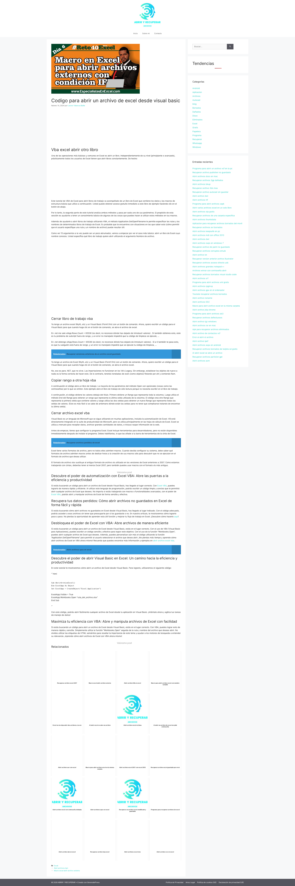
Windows (196, 147)
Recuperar (197, 139)
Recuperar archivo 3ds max (205, 188)
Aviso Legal (190, 882)
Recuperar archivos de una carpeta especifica (213, 215)
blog (194, 104)
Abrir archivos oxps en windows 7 (208, 243)
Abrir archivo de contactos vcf (206, 333)
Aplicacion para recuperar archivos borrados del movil (217, 223)
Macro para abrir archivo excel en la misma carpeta (216, 306)
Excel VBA (162, 485)
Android (196, 88)
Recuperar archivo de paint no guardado (211, 247)
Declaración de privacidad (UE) (231, 882)
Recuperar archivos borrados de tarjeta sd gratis (214, 349)
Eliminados (197, 120)
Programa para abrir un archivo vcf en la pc (212, 168)
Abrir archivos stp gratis (203, 212)
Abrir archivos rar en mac (204, 325)
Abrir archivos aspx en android (206, 345)
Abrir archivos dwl (200, 239)
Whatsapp (197, 143)
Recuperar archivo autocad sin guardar (210, 192)
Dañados (196, 112)
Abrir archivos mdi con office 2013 (208, 235)
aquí (176, 516)
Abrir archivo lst (199, 255)
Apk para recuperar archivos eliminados (210, 329)
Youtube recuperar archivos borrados (209, 294)
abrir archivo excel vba (163, 540)
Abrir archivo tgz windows (204, 321)
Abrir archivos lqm (61, 868)
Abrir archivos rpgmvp (202, 286)
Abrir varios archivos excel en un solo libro (212, 208)
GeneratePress (93, 882)
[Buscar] (230, 46)
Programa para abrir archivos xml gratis (210, 282)
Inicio (135, 33)
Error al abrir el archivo (202, 337)
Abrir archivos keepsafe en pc (206, 231)
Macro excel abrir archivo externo (67, 871)
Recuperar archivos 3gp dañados (207, 180)
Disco (195, 116)
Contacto (158, 33)
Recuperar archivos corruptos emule (209, 251)
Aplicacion (197, 92)
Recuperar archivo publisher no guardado (211, 172)
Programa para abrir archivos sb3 (207, 314)
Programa (196, 135)
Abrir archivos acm (201, 361)
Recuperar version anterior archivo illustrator (212, 259)
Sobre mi (146, 33)
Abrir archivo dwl (200, 196)
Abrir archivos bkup (201, 184)
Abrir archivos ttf (200, 200)
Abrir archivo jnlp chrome (203, 310)
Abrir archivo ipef (200, 341)
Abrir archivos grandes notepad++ (208, 266)
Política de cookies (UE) (206, 882)
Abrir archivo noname (202, 298)
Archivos (196, 96)
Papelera (196, 131)
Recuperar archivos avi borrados (207, 227)
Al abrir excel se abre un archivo (207, 353)
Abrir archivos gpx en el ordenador (208, 290)
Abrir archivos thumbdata (204, 219)
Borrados (196, 108)
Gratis (195, 127)
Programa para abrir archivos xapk (208, 204)
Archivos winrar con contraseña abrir (209, 270)
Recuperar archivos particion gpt (207, 357)
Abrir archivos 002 (200, 302)
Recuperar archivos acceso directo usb (210, 263)
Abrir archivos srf (200, 278)
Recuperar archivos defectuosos (207, 317)
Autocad (196, 100)
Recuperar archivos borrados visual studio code (214, 274)
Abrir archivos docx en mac (205, 176)
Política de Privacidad (174, 882)
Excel (56, 866)
